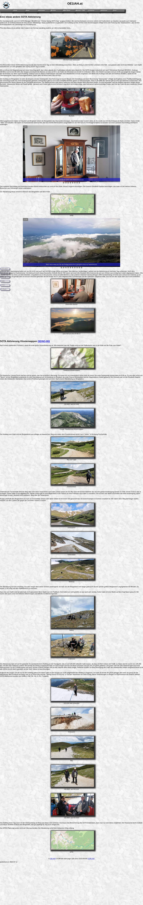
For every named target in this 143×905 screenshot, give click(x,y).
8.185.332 (91, 858)
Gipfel (2, 281)
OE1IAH (53, 858)
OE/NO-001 (44, 341)
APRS (2, 285)
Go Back (3, 289)
